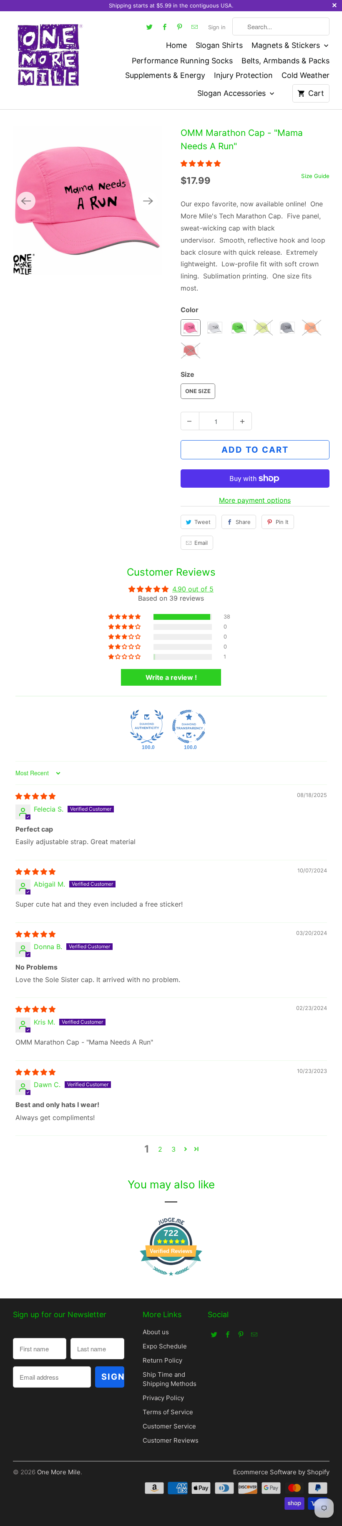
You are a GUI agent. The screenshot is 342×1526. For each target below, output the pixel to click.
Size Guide (315, 176)
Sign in (217, 27)
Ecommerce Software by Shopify (281, 1472)
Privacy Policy (163, 1398)
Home (176, 45)
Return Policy (162, 1360)
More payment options (255, 500)
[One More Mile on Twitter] (149, 26)
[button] (201, 163)
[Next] (148, 201)
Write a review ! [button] (171, 677)
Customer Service (169, 1426)
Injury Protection (243, 75)
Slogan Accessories (232, 93)
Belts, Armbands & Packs (285, 60)
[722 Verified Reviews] (171, 1279)
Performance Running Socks (182, 60)
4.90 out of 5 (193, 589)
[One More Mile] (49, 54)
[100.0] (146, 726)
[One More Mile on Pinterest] (179, 26)
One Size (198, 391)
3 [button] (173, 1149)
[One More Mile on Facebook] (164, 26)
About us (156, 1332)
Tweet (202, 522)
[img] (35, 796)
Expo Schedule (165, 1346)
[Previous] (26, 201)
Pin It (282, 522)
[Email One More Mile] (194, 26)
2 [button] (160, 1149)
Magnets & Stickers (286, 45)
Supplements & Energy (165, 75)
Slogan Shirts (219, 45)
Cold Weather (305, 75)
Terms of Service (168, 1412)
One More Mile (58, 1472)
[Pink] (87, 200)
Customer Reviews (171, 1440)
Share (243, 522)
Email (201, 542)
